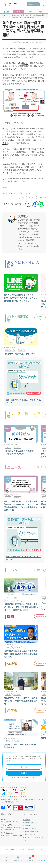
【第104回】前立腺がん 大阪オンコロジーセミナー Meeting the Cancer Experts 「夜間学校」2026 (21, 607)
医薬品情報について (30, 834)
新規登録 (24, 773)
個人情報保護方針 (30, 822)
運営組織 (26, 820)
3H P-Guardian (7, 833)
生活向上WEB (6, 825)
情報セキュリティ (30, 828)
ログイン (24, 767)
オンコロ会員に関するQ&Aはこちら (24, 777)
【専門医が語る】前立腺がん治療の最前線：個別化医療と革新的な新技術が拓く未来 (20, 654)
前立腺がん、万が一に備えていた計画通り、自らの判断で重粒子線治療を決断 (20, 700)
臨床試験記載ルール (30, 831)
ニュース (8, 16)
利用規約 (26, 825)
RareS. (3, 819)
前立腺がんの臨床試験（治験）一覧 (19, 353)
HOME (3, 16)
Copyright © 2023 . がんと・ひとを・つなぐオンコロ (24, 850)
